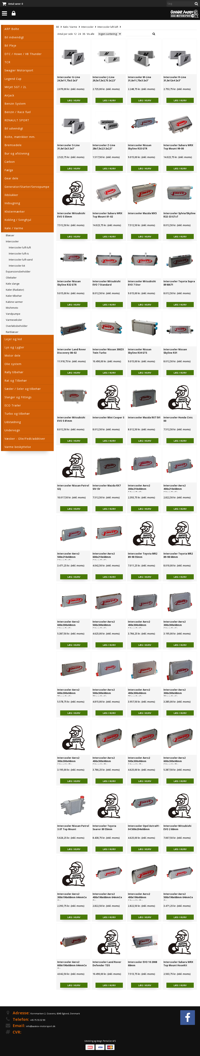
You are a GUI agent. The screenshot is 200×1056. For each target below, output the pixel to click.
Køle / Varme (70, 27)
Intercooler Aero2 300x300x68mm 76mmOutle (174, 693)
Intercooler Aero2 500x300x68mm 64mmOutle (104, 625)
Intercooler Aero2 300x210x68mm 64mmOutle (139, 489)
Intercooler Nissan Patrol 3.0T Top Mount (73, 827)
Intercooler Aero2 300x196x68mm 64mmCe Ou (72, 897)
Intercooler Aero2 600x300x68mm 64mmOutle (68, 625)
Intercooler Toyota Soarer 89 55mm (104, 827)
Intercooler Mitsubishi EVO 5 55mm (71, 215)
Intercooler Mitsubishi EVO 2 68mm (177, 827)
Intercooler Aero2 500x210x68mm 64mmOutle (68, 557)
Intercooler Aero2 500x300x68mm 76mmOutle (104, 693)
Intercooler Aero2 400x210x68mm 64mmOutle (174, 489)
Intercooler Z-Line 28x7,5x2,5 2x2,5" (104, 147)
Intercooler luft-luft (107, 27)
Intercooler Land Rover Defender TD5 (107, 963)
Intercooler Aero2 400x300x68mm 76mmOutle (139, 693)
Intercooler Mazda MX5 (142, 213)
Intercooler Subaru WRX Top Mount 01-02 (107, 215)
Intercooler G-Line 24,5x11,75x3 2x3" (68, 78)
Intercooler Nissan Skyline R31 (175, 351)
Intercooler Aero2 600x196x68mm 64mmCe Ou (72, 965)
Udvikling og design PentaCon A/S (100, 1041)
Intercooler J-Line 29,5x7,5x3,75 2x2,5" (104, 78)
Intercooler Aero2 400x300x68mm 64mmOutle (139, 625)
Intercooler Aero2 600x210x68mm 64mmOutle (104, 557)
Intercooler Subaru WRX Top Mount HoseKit (178, 963)
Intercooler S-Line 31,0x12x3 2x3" (68, 147)
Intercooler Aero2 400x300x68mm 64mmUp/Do (104, 761)
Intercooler (87, 27)
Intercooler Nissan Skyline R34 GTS (139, 351)
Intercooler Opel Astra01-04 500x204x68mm (144, 827)
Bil (57, 27)
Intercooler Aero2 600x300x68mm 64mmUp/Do (174, 761)
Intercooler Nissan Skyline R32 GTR (69, 283)
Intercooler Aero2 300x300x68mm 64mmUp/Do (68, 761)
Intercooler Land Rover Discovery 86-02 (71, 351)
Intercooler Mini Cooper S (108, 417)
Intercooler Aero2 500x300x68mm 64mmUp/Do (139, 761)
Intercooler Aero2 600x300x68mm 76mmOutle (68, 693)
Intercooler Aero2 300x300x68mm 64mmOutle (174, 625)
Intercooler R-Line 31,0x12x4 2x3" (174, 78)
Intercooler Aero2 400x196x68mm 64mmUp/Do (139, 897)
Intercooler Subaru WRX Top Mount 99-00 (178, 147)
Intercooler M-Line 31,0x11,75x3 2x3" (139, 78)
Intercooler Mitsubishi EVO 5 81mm (71, 419)
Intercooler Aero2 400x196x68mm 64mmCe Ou (107, 897)
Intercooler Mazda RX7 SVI (144, 417)
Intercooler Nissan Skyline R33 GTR (139, 147)
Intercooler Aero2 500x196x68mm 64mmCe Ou (178, 897)
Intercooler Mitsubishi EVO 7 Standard (107, 283)
